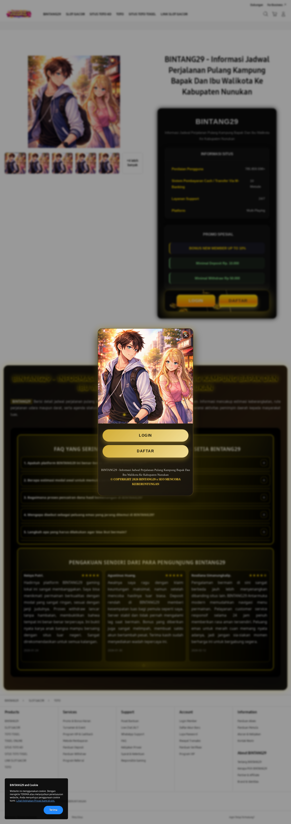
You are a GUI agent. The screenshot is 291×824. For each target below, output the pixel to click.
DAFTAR (145, 451)
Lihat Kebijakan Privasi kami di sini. (35, 800)
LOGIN (145, 435)
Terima (53, 810)
